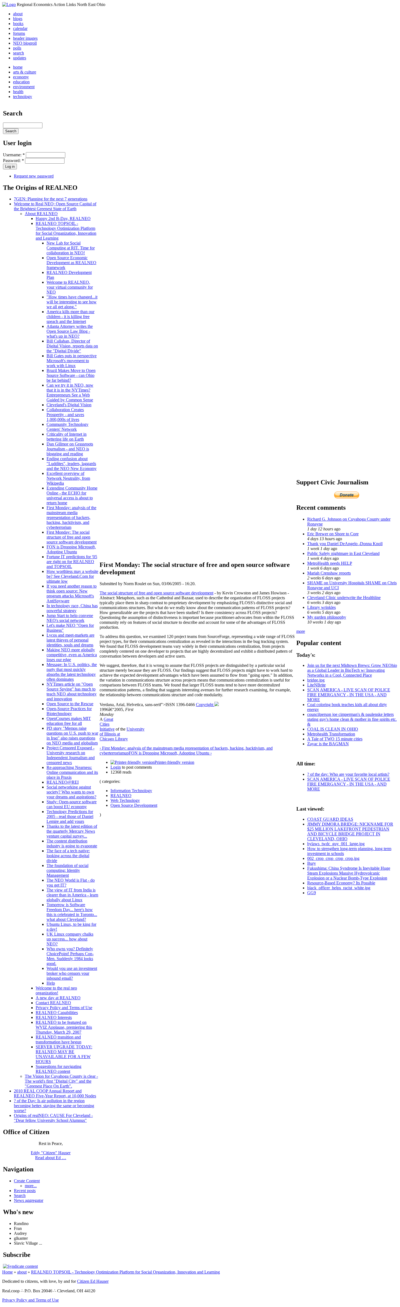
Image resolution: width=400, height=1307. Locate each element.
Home (7, 1272)
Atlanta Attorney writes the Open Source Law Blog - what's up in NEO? (70, 331)
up (126, 753)
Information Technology (131, 790)
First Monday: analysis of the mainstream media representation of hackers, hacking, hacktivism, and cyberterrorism (71, 517)
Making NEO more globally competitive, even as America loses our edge (72, 655)
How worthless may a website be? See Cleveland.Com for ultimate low (72, 576)
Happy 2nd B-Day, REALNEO (63, 218)
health (18, 91)
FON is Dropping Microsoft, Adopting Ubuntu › (170, 753)
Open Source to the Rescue (70, 703)
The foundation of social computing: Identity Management (67, 870)
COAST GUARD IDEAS (330, 819)
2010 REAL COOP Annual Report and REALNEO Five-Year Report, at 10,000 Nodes (55, 1093)
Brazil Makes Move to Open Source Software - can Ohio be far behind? (71, 375)
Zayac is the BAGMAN (328, 743)
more (300, 631)
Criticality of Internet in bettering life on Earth (67, 436)
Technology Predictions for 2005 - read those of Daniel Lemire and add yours (70, 816)
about (18, 13)
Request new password (34, 176)
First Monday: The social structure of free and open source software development (72, 537)
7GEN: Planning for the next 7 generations (50, 199)
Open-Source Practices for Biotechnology (69, 711)
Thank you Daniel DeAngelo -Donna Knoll (345, 543)
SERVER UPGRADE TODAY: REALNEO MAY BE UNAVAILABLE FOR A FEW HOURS (64, 1054)
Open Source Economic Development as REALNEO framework (71, 262)
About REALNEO (41, 213)
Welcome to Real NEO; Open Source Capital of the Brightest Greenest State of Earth (55, 206)
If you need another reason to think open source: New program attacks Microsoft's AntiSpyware (72, 593)
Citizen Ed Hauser (93, 1281)
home (18, 67)
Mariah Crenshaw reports (329, 573)
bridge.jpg (316, 680)
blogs (17, 18)
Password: (13, 160)
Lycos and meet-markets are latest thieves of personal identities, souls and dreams (70, 640)
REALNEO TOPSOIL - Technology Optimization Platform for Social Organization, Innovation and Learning (66, 230)
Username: (14, 154)
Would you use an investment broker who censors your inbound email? (72, 973)
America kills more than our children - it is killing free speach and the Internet (70, 316)
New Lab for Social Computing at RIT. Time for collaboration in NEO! (71, 248)
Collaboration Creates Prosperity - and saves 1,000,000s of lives (65, 414)
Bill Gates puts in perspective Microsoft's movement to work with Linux (72, 360)
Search (20, 1195)
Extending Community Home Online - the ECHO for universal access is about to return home (72, 495)
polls (17, 48)
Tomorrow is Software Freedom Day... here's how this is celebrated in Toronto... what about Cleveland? (72, 912)
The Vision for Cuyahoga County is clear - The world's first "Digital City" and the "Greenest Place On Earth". (61, 1081)
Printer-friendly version (174, 762)
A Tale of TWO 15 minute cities (334, 739)
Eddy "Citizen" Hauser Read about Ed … (50, 1155)
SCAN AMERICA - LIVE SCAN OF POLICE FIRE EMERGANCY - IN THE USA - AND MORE (348, 695)
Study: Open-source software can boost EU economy (72, 804)
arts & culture (24, 72)
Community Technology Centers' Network (67, 427)
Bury (311, 863)
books (18, 23)
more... (31, 1185)
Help (51, 983)
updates (19, 58)
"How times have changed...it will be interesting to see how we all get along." (72, 302)
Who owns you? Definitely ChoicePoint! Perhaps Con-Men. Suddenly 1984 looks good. (70, 956)
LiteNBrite (316, 685)
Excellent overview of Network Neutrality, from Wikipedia (68, 478)
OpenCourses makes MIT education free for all (69, 721)
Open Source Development (133, 805)
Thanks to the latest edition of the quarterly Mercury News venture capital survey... (72, 831)
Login (115, 767)
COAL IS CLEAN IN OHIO (332, 729)
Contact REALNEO (53, 1002)
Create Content (27, 1180)
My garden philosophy (326, 617)
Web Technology (125, 800)
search (18, 53)
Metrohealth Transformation (331, 734)
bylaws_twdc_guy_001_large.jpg (336, 843)
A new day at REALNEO (58, 997)
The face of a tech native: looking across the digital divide (68, 855)
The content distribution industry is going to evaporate (72, 843)
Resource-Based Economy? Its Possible (341, 883)
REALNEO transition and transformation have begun (58, 1039)
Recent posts (25, 1190)
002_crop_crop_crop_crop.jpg (333, 858)
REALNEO (120, 795)
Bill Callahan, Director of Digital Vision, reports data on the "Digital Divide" (72, 346)
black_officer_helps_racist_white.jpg (338, 887)
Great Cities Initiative (107, 724)
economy (21, 77)
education (21, 82)
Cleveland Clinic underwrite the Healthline (344, 597)
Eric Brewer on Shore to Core (333, 534)
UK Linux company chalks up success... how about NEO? (70, 939)
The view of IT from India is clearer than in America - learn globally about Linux (72, 895)
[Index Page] (9, 4)
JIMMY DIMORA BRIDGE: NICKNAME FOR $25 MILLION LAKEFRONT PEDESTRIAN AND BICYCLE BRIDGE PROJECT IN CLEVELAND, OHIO (350, 831)
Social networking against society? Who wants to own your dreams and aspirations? (71, 792)
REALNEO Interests (54, 1017)
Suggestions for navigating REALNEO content (58, 1069)
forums (19, 33)
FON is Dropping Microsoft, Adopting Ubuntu (71, 549)
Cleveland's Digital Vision (69, 404)
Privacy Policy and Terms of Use (64, 1007)
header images (25, 38)
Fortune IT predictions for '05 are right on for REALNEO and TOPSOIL (72, 561)
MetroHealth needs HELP (329, 563)
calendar (20, 28)
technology (22, 96)
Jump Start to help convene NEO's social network (70, 618)
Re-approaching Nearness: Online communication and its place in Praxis (72, 772)
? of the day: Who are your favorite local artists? (348, 774)
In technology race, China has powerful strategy (72, 608)
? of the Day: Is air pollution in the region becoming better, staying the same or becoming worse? (54, 1105)
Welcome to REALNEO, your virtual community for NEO (70, 287)
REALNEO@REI (63, 782)
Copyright (205, 704)
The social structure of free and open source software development (156, 593)
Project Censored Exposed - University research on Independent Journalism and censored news (71, 755)
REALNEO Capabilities (57, 1012)
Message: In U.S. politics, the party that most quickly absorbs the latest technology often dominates (72, 672)
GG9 (311, 892)
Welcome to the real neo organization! (56, 990)
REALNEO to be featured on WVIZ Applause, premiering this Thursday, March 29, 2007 (64, 1027)
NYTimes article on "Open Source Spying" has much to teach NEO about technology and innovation (72, 691)
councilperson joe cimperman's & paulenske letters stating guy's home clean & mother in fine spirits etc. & (352, 719)
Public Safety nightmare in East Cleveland (343, 553)
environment (24, 86)
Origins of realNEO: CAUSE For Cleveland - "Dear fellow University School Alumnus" (53, 1118)
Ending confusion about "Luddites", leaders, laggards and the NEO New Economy (72, 463)
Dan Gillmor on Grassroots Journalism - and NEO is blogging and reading (70, 449)
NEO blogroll (25, 43)
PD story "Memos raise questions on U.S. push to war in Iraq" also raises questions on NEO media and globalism (72, 735)
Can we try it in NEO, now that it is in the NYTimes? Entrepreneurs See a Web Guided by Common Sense (70, 392)
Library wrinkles (321, 607)
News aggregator (28, 1200)
